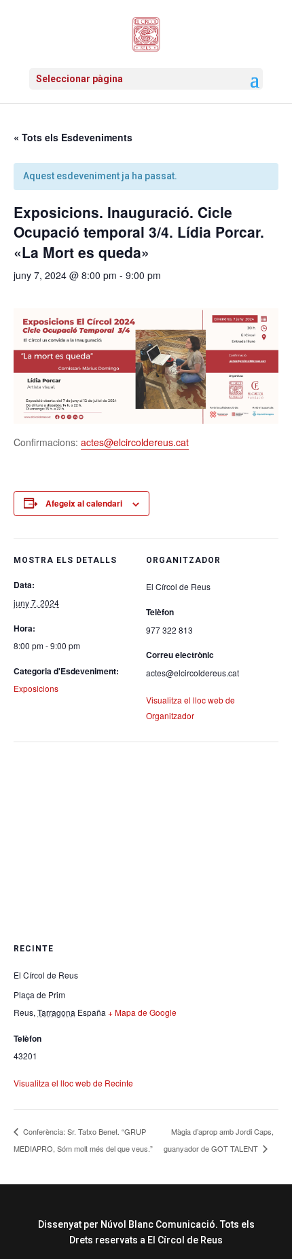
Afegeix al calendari (83, 503)
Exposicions (36, 688)
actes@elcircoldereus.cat (135, 442)
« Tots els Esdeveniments (73, 137)
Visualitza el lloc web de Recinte (73, 1083)
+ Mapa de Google (142, 1012)
